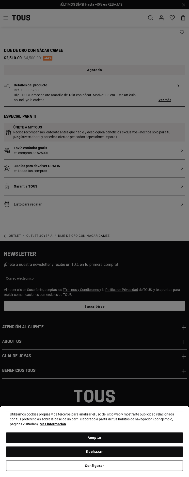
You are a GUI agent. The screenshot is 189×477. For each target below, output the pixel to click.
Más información (53, 424)
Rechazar (94, 452)
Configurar (94, 466)
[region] (94, 441)
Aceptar (95, 438)
